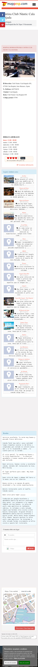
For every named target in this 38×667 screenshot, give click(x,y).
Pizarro (24, 263)
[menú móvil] (34, 4)
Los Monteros (24, 347)
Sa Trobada (24, 371)
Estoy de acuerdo (24, 663)
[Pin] (2, 24)
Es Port (24, 176)
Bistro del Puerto (24, 200)
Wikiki (24, 213)
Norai (24, 239)
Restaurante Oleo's (24, 384)
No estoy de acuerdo (10, 663)
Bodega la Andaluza (24, 359)
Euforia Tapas (24, 322)
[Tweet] (2, 19)
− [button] (6, 599)
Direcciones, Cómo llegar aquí (25, 628)
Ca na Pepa (24, 225)
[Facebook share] (2, 14)
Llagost (24, 286)
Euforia (24, 335)
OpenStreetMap (24, 623)
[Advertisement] (19, 38)
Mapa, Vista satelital (11, 591)
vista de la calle (26, 591)
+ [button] (6, 596)
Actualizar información (25, 165)
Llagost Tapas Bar (24, 274)
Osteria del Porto (24, 188)
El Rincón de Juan (24, 310)
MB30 (24, 251)
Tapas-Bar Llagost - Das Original (24, 298)
